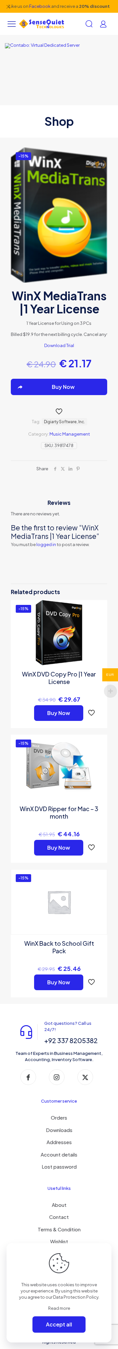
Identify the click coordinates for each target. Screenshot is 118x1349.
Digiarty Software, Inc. (64, 421)
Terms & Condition (59, 1229)
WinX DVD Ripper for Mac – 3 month (59, 812)
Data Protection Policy (75, 1297)
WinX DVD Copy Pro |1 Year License (59, 677)
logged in (46, 544)
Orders (59, 1117)
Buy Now (58, 712)
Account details (59, 1154)
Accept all (59, 1324)
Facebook (39, 6)
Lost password (59, 1166)
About (59, 1205)
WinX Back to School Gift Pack (59, 947)
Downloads (59, 1130)
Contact (59, 1217)
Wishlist (59, 1241)
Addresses (59, 1142)
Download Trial (59, 345)
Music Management (69, 434)
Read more (59, 1308)
